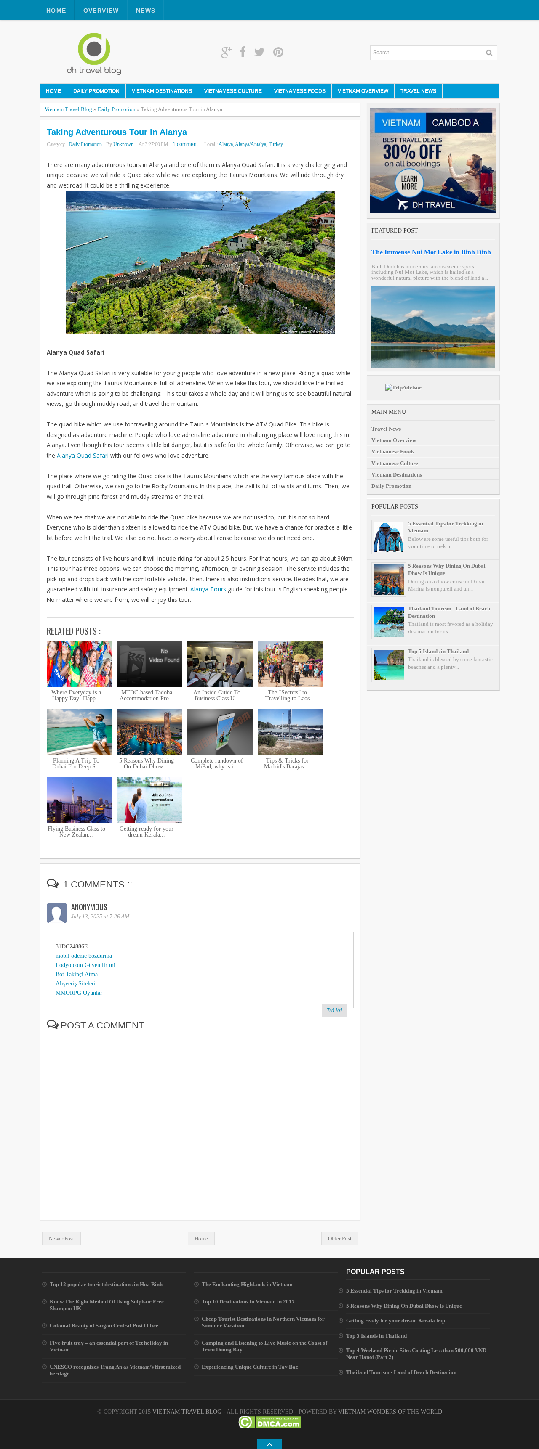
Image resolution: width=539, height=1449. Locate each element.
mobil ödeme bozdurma (84, 956)
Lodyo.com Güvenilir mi (85, 965)
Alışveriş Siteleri (76, 983)
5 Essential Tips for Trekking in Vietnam (394, 1290)
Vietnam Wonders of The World (390, 1412)
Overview (101, 10)
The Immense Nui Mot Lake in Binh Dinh (431, 252)
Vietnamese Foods (300, 91)
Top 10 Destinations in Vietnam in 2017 (248, 1301)
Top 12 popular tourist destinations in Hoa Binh (106, 1284)
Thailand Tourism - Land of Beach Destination (401, 1372)
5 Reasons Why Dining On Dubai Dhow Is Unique (404, 1306)
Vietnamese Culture (233, 91)
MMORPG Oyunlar (79, 993)
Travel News (418, 91)
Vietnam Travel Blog (68, 109)
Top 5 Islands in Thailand (438, 651)
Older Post (340, 1238)
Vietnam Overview (363, 91)
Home (56, 10)
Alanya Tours (208, 589)
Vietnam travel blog (186, 1412)
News (146, 10)
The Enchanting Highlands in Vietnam (247, 1284)
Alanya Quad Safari (83, 455)
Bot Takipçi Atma (77, 974)
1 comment (185, 144)
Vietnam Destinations (162, 91)
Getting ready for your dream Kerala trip (395, 1320)
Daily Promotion (96, 91)
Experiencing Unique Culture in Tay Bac (250, 1367)
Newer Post (61, 1238)
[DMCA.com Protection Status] (269, 1426)
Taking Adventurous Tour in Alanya (117, 132)
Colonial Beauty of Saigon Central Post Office (104, 1325)
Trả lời (334, 1010)
